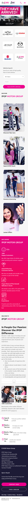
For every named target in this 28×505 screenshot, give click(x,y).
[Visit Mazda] (20, 45)
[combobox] (14, 76)
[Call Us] (20, 2)
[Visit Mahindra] (20, 57)
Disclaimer (20, 495)
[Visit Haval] (20, 33)
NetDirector (6, 498)
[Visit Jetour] (7, 45)
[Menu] (25, 2)
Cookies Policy (11, 495)
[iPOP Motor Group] (5, 3)
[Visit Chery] (7, 33)
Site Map (4, 495)
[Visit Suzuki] (7, 57)
